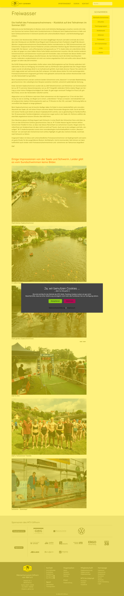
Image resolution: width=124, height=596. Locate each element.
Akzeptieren (55, 301)
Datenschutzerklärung (57, 308)
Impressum (71, 308)
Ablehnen (69, 301)
